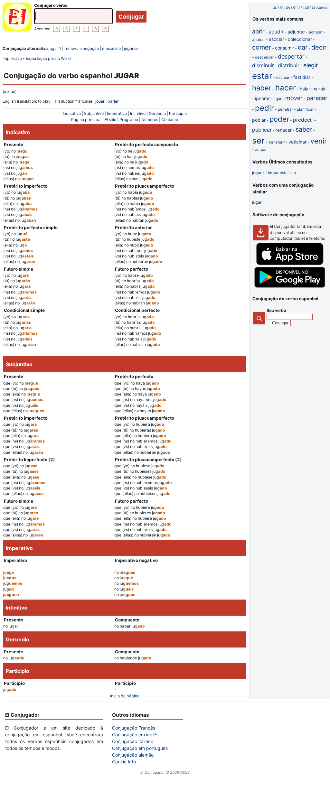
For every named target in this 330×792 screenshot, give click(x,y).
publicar (262, 129)
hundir (319, 89)
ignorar (262, 98)
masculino (111, 48)
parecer (316, 98)
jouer (100, 101)
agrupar (316, 32)
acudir (276, 31)
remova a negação (81, 48)
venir (318, 141)
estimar (282, 77)
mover (294, 98)
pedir (264, 108)
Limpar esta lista (281, 172)
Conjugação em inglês (135, 734)
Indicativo (72, 113)
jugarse (131, 48)
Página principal (86, 119)
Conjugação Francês (133, 728)
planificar (305, 109)
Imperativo (117, 113)
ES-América (319, 7)
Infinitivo (138, 113)
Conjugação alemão (133, 755)
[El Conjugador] (17, 18)
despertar (291, 56)
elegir (310, 65)
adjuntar (296, 31)
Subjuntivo (94, 113)
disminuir (263, 65)
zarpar (261, 149)
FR (281, 7)
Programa (128, 119)
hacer (285, 87)
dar (302, 47)
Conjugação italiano (132, 741)
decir (318, 47)
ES (275, 7)
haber (261, 88)
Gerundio (157, 113)
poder (279, 119)
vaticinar (297, 141)
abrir (258, 31)
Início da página (124, 696)
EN (288, 7)
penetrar (285, 109)
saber (304, 129)
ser (258, 140)
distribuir (288, 65)
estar (262, 76)
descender (264, 57)
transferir (277, 142)
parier (113, 101)
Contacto (169, 119)
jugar (257, 172)
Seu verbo (276, 310)
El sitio (110, 119)
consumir (284, 48)
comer (261, 47)
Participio (178, 113)
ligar (277, 98)
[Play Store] (289, 286)
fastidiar (301, 77)
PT (300, 7)
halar (305, 88)
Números (149, 119)
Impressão (12, 58)
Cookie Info (124, 761)
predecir (303, 119)
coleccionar (300, 39)
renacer (284, 130)
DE (307, 7)
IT (294, 7)
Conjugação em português (140, 748)
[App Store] (289, 263)
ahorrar (258, 39)
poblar (259, 120)
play (46, 101)
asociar (276, 39)
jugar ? (55, 48)
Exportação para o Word (48, 58)
